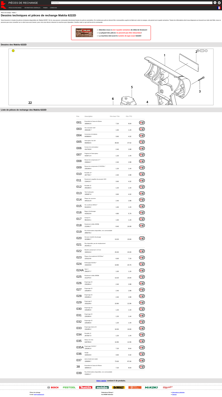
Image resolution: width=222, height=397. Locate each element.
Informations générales (178, 392)
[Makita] (86, 388)
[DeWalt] (119, 388)
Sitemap (174, 394)
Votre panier (101, 381)
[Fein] (136, 388)
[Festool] (70, 388)
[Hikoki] (152, 388)
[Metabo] (103, 388)
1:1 (202, 51)
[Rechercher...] (215, 2)
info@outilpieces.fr (39, 394)
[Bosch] (54, 388)
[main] (111, 197)
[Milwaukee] (168, 388)
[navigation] (108, 7)
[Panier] (219, 3)
